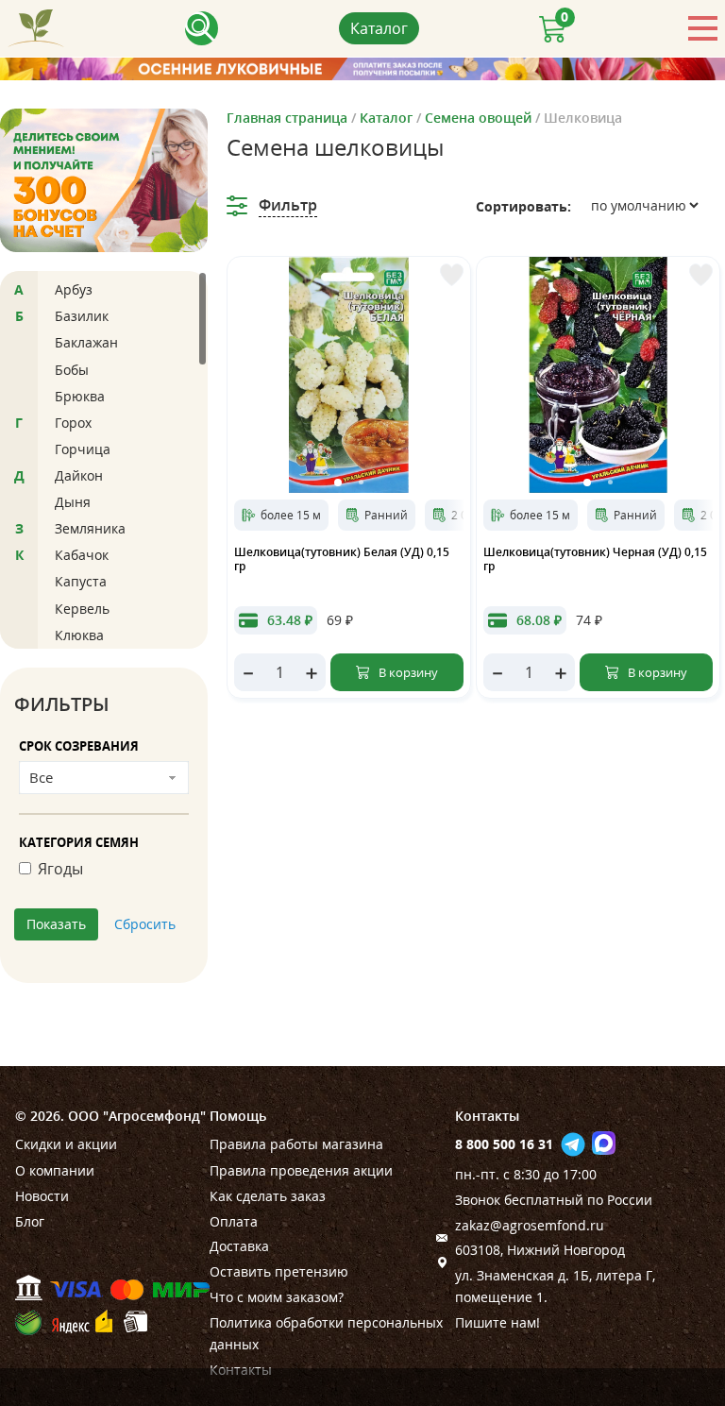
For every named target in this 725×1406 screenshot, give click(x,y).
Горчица (82, 449)
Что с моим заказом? (277, 1297)
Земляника (90, 528)
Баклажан (86, 342)
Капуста (81, 581)
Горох (73, 423)
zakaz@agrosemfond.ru (529, 1225)
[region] (104, 460)
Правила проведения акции (301, 1170)
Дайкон (79, 475)
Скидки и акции (66, 1144)
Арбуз (74, 289)
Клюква (79, 635)
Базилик (82, 316)
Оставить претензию (279, 1271)
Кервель (82, 609)
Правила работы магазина (296, 1144)
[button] (338, 482)
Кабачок (82, 555)
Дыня (73, 502)
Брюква (80, 396)
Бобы (72, 370)
